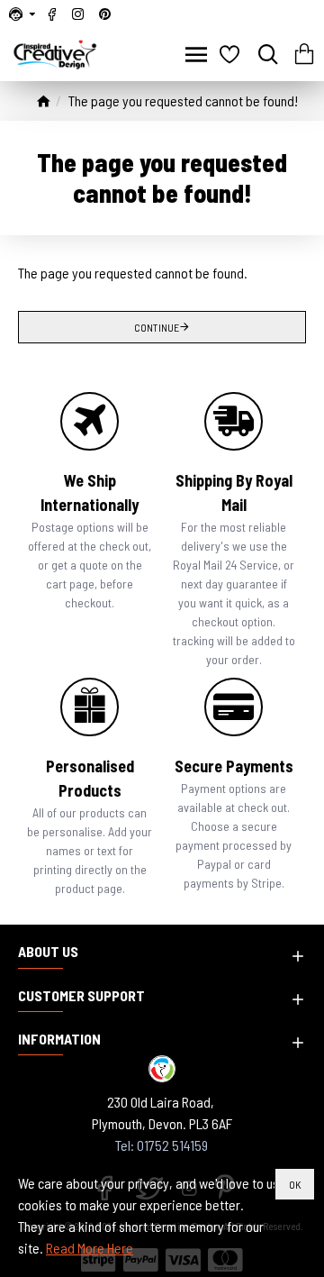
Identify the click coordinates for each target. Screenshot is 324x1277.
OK (295, 1184)
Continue (156, 327)
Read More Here (89, 1247)
